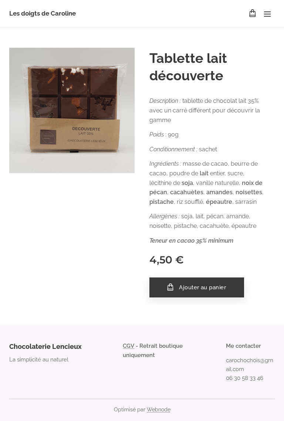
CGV (128, 346)
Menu (267, 13)
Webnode (158, 409)
